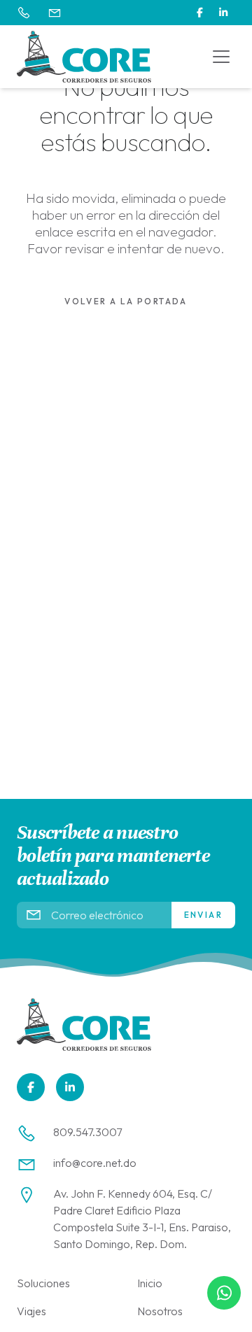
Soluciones (43, 1283)
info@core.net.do (94, 1163)
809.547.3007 (87, 1132)
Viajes (31, 1311)
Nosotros (160, 1311)
